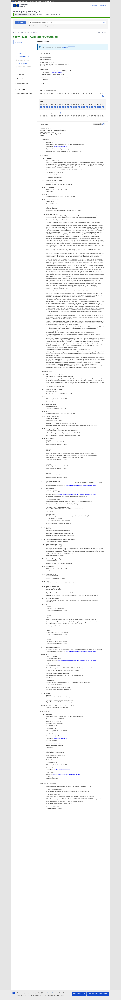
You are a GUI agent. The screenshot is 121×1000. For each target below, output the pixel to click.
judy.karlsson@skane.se (56, 72)
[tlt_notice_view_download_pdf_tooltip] (41, 107)
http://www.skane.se (58, 743)
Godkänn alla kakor (79, 993)
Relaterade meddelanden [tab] (20, 46)
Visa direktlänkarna (23, 56)
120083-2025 (65, 47)
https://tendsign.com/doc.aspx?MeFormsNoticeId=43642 (81, 485)
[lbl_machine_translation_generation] (60, 113)
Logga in (94, 5)
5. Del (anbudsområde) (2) (22, 84)
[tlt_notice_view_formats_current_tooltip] (103, 124)
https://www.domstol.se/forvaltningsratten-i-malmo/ (66, 774)
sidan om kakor (51, 993)
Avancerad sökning (43, 26)
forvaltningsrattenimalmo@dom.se (63, 769)
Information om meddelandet (23, 93)
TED (14, 32)
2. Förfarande (19, 79)
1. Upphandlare (20, 74)
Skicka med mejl (23, 63)
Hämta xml (21, 53)
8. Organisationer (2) (21, 89)
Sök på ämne (63, 26)
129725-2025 (71, 46)
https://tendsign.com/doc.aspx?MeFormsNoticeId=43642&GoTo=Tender (76, 494)
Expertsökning (53, 26)
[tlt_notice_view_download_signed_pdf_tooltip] (103, 96)
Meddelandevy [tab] (18, 42)
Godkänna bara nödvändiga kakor (98, 993)
